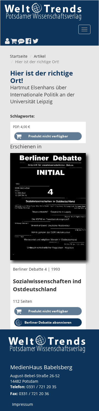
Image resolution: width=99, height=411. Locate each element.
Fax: (14, 393)
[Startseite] (42, 11)
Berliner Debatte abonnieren (48, 322)
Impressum (22, 404)
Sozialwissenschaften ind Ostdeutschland (47, 285)
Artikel (40, 56)
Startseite (19, 56)
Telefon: (17, 386)
